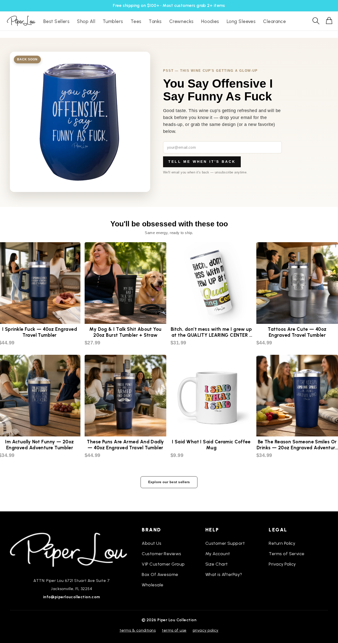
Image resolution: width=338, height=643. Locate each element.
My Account (217, 553)
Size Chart (216, 564)
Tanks (155, 21)
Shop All (86, 21)
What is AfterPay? (223, 574)
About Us (151, 543)
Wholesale (152, 585)
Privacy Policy (282, 564)
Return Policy (282, 543)
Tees (136, 21)
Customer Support (225, 543)
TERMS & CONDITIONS (138, 630)
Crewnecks (181, 21)
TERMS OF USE (174, 630)
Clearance (274, 21)
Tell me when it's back (202, 162)
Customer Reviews (161, 553)
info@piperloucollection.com (71, 597)
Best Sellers (56, 21)
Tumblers (113, 21)
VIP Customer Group (163, 564)
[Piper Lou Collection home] (71, 549)
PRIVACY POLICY (205, 630)
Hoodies (210, 21)
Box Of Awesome (160, 574)
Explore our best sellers (169, 482)
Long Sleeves (241, 21)
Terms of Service (286, 553)
